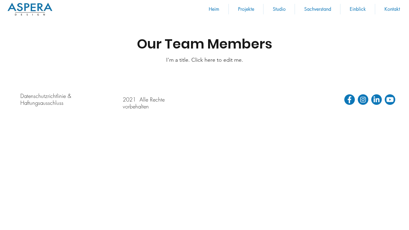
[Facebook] (349, 99)
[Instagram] (363, 99)
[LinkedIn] (376, 99)
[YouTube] (390, 99)
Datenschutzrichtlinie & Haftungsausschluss (45, 99)
